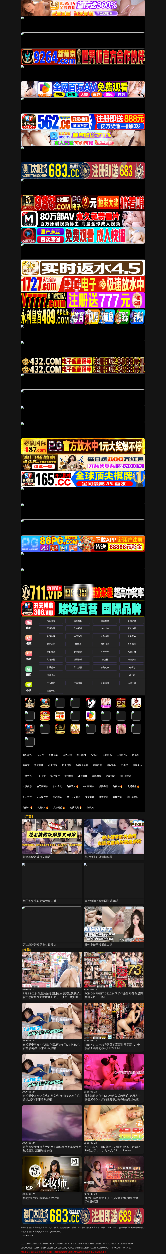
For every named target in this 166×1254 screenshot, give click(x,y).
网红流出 (105, 643)
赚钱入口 (91, 807)
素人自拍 (132, 628)
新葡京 (26, 765)
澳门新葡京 (125, 775)
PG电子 (94, 754)
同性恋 (132, 675)
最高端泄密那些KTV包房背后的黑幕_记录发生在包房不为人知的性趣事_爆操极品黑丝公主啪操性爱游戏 (113, 1099)
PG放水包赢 (82, 765)
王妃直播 (41, 775)
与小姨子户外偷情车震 (99, 857)
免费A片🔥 (43, 807)
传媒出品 (51, 675)
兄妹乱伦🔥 (59, 807)
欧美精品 (105, 620)
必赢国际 (52, 765)
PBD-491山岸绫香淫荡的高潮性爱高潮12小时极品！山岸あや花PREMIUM (113, 1046)
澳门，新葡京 (73, 796)
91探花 (78, 643)
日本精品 (78, 628)
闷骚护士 (132, 659)
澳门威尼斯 (132, 796)
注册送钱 (107, 754)
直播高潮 (97, 765)
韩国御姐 (78, 636)
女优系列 (78, 651)
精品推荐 (51, 620)
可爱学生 (105, 651)
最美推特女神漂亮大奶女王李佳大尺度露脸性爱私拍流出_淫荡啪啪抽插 (52, 1148)
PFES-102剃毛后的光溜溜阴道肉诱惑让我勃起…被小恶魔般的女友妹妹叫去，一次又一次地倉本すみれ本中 (52, 997)
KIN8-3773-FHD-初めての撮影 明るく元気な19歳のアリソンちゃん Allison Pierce (112, 1148)
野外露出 (132, 643)
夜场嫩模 (96, 775)
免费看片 (89, 796)
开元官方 (27, 796)
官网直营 (67, 754)
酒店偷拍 (137, 765)
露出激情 (78, 667)
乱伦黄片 (55, 775)
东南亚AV (131, 636)
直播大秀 (117, 796)
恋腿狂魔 (132, 651)
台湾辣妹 (51, 636)
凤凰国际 (66, 765)
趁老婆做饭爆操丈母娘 (37, 857)
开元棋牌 (53, 754)
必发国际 (110, 775)
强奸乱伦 (78, 620)
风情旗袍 (51, 659)
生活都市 (51, 683)
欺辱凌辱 (51, 643)
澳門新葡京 (42, 786)
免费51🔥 (118, 786)
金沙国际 (57, 796)
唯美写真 (105, 667)
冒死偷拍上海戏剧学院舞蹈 (101, 901)
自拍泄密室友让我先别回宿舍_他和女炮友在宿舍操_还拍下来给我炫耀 (51, 1097)
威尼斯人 (27, 754)
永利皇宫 (57, 786)
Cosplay (105, 628)
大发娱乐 (27, 786)
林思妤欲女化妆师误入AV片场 (41, 1198)
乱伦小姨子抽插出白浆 (99, 944)
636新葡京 (88, 786)
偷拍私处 (69, 775)
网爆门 (132, 667)
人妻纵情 (105, 683)
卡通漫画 (51, 667)
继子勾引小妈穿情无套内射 (39, 901)
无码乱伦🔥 (133, 786)
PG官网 (40, 754)
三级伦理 (51, 628)
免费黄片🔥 (76, 807)
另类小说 (51, 690)
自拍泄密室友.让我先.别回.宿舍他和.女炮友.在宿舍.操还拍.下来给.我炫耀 (51, 1046)
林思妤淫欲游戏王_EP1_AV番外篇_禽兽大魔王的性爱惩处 (113, 1199)
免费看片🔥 (73, 786)
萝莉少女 (132, 620)
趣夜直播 (82, 775)
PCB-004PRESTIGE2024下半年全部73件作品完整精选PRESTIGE (114, 995)
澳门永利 (81, 754)
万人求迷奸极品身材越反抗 (39, 944)
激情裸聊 (103, 786)
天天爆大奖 (42, 796)
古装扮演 (51, 651)
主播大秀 (27, 775)
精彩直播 (111, 765)
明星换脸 (78, 659)
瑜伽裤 (105, 659)
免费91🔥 (28, 807)
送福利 (135, 754)
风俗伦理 (132, 683)
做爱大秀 (103, 796)
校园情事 (78, 683)
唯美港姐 (105, 636)
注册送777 (122, 754)
